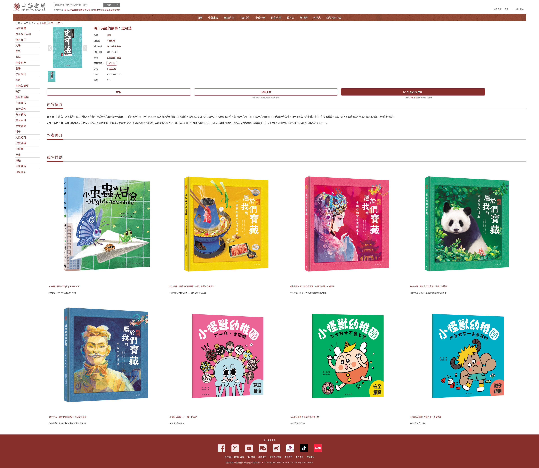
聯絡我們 (262, 456)
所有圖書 (20, 28)
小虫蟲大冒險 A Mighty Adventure (64, 286)
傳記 (18, 57)
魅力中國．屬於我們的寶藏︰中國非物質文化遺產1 (312, 286)
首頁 (17, 23)
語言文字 (20, 39)
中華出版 (28, 23)
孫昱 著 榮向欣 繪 (176, 423)
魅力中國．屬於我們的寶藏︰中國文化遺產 (67, 417)
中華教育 (111, 40)
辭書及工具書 (23, 34)
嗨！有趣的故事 (114, 46)
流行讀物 (20, 108)
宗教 (18, 80)
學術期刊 (20, 74)
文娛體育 (20, 137)
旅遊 (18, 160)
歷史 (18, 51)
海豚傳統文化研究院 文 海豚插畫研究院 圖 (187, 292)
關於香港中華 (275, 456)
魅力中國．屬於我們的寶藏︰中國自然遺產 (428, 286)
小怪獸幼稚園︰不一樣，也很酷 (183, 417)
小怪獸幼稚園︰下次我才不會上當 (304, 417)
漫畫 (18, 154)
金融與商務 (22, 85)
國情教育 (20, 166)
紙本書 (112, 63)
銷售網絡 (520, 9)
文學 (18, 45)
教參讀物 (20, 114)
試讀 (119, 92)
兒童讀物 (20, 126)
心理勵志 (20, 103)
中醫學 (19, 149)
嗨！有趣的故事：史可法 (50, 23)
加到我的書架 (414, 92)
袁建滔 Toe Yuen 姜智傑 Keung (62, 292)
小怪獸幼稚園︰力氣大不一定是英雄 (425, 417)
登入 (507, 9)
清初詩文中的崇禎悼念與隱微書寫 (105, 9)
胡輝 (109, 35)
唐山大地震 (69, 9)
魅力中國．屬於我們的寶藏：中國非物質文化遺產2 (191, 286)
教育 (18, 91)
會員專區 (288, 456)
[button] (85, 48)
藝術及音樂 (22, 97)
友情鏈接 (311, 456)
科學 (18, 131)
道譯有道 (86, 9)
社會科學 (20, 62)
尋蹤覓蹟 (78, 9)
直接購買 (266, 92)
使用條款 (251, 456)
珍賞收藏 (20, 143)
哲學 (18, 68)
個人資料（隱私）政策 (234, 456)
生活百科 (20, 120)
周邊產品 (20, 172)
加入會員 (498, 9)
